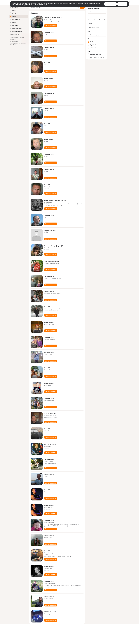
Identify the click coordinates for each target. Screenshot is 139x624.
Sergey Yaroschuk (50, 231)
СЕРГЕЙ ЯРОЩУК (50, 444)
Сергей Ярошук (49, 32)
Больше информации (40, 5)
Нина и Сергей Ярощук (51, 261)
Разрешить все (110, 4)
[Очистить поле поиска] (78, 7)
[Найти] (82, 7)
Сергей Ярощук (49, 48)
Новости (12, 39)
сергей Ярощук (49, 459)
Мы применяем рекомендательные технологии (18, 43)
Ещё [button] (16, 39)
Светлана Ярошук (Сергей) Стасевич (56, 246)
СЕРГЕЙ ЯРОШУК (50, 414)
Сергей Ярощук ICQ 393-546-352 (55, 200)
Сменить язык (13, 34)
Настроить (122, 4)
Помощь (22, 37)
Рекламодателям (14, 37)
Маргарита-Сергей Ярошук (53, 17)
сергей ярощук (49, 93)
